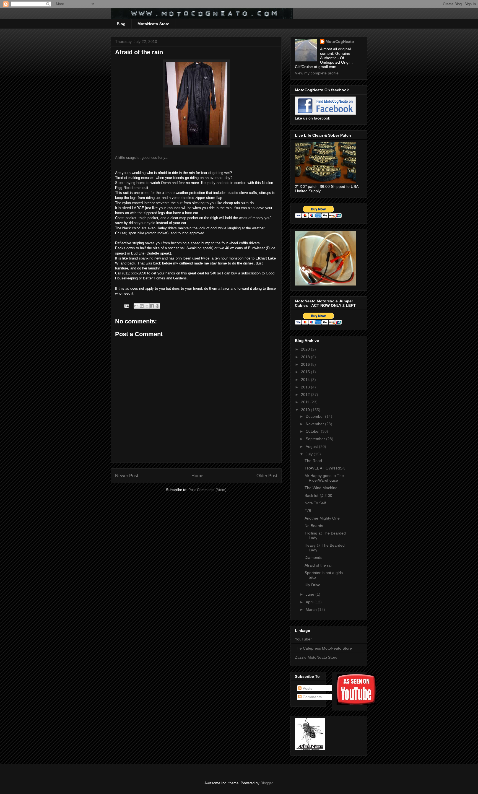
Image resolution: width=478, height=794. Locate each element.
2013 (306, 387)
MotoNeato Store (153, 24)
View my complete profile (317, 73)
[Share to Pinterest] (157, 306)
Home (197, 475)
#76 (308, 510)
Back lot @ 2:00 (318, 495)
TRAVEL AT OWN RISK (325, 468)
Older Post (266, 475)
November (315, 424)
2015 (306, 372)
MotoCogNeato (340, 41)
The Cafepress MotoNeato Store (323, 648)
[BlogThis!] (141, 306)
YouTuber (303, 639)
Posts (307, 688)
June (310, 594)
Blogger (266, 783)
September (316, 439)
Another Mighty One (322, 518)
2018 (306, 357)
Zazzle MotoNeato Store (316, 657)
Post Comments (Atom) (207, 490)
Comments (312, 697)
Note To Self (315, 503)
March (312, 609)
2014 (306, 379)
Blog (121, 24)
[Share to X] (147, 306)
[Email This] (136, 306)
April (310, 602)
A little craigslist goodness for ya (141, 157)
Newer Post (126, 475)
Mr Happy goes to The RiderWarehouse (324, 477)
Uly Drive (312, 585)
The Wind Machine (321, 488)
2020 (306, 349)
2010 (306, 410)
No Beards (314, 525)
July (310, 454)
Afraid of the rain (319, 565)
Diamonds (313, 557)
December (315, 416)
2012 (306, 394)
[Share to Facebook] (152, 306)
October (313, 431)
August (312, 446)
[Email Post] (126, 306)
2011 (305, 402)
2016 (306, 364)
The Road (313, 460)
